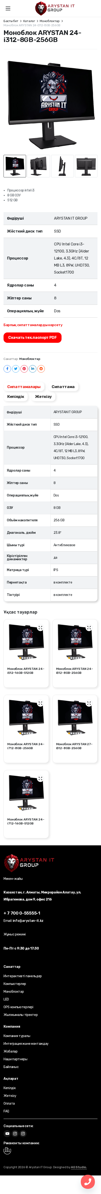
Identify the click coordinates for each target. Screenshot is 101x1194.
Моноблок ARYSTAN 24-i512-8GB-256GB (74, 671)
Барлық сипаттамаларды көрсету (33, 325)
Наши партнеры (15, 1059)
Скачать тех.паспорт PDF (32, 337)
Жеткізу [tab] (43, 396)
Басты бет (11, 21)
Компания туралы (17, 1036)
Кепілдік (10, 1088)
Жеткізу (10, 1096)
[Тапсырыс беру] (55, 8)
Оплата (9, 1104)
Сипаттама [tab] (63, 386)
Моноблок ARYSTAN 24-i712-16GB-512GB (25, 821)
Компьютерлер (15, 984)
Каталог (29, 21)
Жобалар (11, 1051)
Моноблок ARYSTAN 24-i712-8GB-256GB (25, 746)
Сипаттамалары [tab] (24, 386)
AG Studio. (79, 1167)
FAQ (6, 1111)
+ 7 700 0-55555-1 (22, 913)
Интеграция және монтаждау (26, 1044)
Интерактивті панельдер (23, 976)
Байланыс (11, 1067)
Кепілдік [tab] (15, 396)
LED (6, 999)
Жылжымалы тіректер (21, 1015)
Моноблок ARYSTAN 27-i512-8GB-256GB (74, 746)
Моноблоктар (49, 21)
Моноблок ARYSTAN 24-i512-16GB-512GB (25, 671)
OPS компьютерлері (18, 1007)
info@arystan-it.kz (28, 921)
